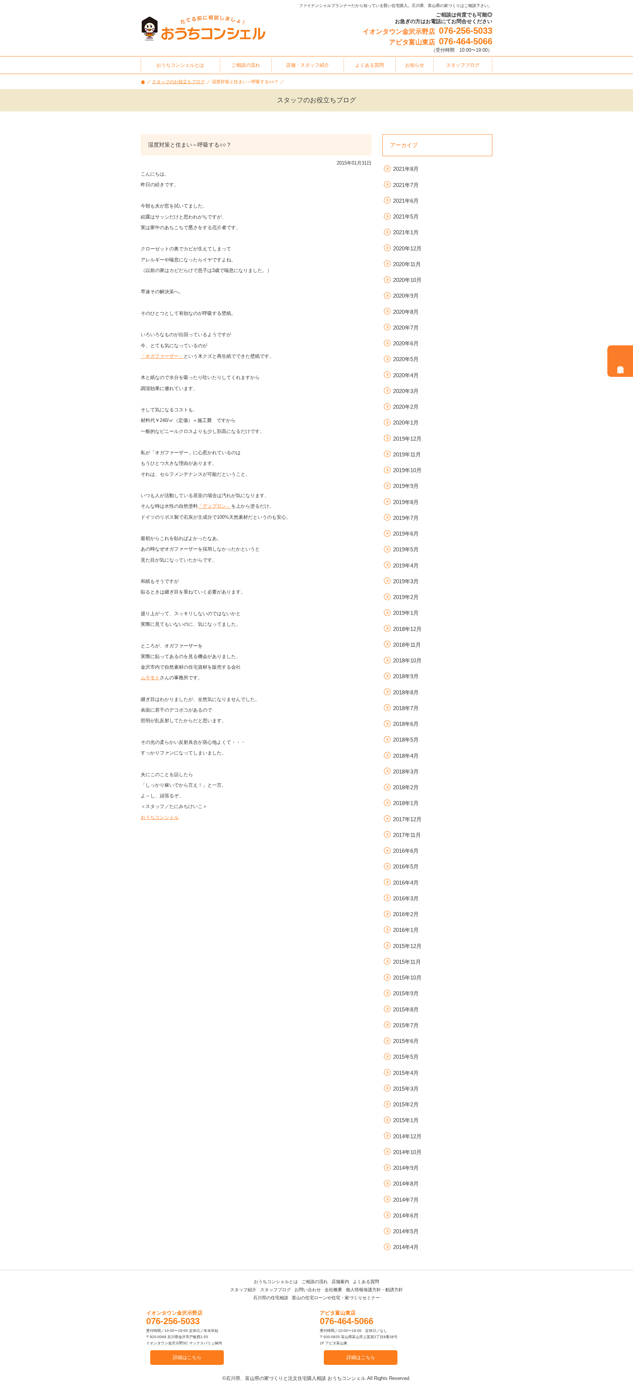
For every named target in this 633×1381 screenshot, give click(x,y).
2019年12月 (407, 439)
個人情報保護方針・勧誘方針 (374, 1289)
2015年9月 (406, 993)
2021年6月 (406, 201)
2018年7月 (406, 708)
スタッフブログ (275, 1289)
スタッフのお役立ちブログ (178, 81)
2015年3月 (406, 1089)
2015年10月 (407, 977)
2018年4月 (406, 756)
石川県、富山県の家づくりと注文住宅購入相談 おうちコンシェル (296, 1378)
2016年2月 (406, 914)
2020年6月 (406, 343)
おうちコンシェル (160, 817)
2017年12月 (407, 819)
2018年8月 (406, 692)
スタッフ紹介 (243, 1289)
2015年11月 (407, 962)
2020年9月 (406, 296)
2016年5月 (406, 866)
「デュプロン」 (214, 506)
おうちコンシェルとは (276, 1281)
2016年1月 (406, 930)
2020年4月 (406, 375)
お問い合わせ (308, 1289)
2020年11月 (407, 264)
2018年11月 (407, 645)
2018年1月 (406, 803)
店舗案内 (340, 1281)
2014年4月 (406, 1247)
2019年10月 (407, 470)
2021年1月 (406, 232)
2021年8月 (406, 169)
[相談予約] (620, 361)
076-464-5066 (465, 41)
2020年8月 (406, 312)
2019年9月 (406, 486)
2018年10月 (407, 660)
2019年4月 (406, 565)
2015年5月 (406, 1057)
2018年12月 (407, 629)
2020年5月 (406, 359)
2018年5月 (406, 740)
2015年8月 (406, 1009)
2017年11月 (407, 835)
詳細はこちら (187, 1357)
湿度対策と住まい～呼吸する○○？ (190, 145)
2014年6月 (406, 1215)
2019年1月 (406, 613)
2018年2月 (406, 787)
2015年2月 (406, 1104)
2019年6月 (406, 533)
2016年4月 (406, 882)
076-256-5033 (465, 31)
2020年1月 (406, 422)
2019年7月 (406, 518)
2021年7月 (406, 185)
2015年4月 (406, 1073)
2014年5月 (406, 1231)
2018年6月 (406, 724)
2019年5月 (406, 549)
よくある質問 (366, 1281)
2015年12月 (407, 946)
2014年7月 (406, 1200)
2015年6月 (406, 1041)
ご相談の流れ (314, 1281)
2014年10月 (407, 1152)
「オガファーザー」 (162, 356)
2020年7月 (406, 327)
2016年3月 (406, 898)
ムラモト (150, 677)
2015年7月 (406, 1025)
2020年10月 (407, 280)
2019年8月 (406, 502)
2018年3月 (406, 771)
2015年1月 (406, 1120)
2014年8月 (406, 1183)
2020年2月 (406, 407)
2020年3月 (406, 391)
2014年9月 (406, 1168)
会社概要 (333, 1289)
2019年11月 (407, 454)
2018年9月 (406, 676)
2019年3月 (406, 581)
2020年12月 (407, 248)
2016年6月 (406, 851)
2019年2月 (406, 597)
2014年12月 (407, 1136)
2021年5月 (406, 216)
